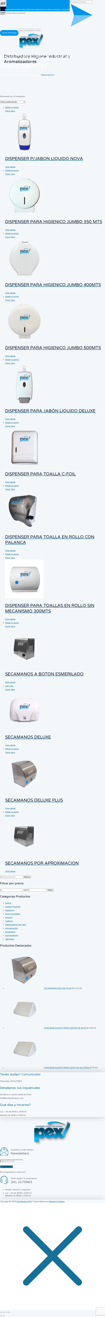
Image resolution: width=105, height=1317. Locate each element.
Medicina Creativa (57, 1201)
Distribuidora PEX (24, 1201)
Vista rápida (10, 167)
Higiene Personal (12, 907)
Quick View (10, 111)
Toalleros (9, 921)
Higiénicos (9, 910)
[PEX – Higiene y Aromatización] (52, 41)
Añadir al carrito (12, 107)
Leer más (9, 686)
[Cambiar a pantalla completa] (4, 1312)
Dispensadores (11, 935)
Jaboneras (9, 939)
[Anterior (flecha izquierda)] (1, 1315)
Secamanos (10, 932)
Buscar (27, 877)
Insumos (8, 917)
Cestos (8, 903)
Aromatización (11, 928)
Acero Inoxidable (12, 914)
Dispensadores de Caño (15, 925)
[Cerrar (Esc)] (9, 1312)
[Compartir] (6, 1312)
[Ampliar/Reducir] (1, 1312)
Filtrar (50, 890)
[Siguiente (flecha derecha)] (4, 1315)
